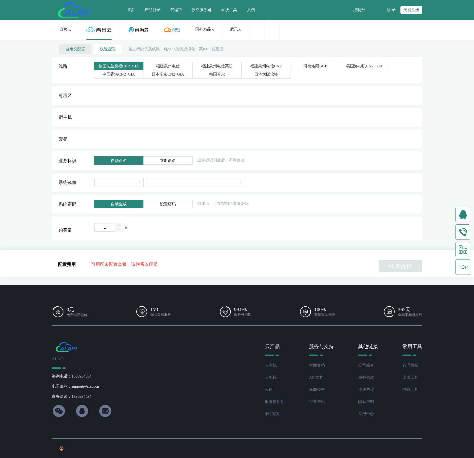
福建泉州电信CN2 (266, 66)
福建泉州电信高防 (217, 66)
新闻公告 (317, 389)
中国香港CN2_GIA (118, 74)
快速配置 (108, 49)
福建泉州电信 (168, 66)
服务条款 (366, 377)
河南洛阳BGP (315, 66)
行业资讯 (317, 401)
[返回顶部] (462, 267)
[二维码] (462, 249)
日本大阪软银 (266, 74)
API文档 (316, 377)
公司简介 (366, 365)
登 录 (391, 10)
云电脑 (271, 377)
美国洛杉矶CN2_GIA (364, 66)
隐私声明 (366, 401)
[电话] (462, 232)
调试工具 (410, 377)
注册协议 (366, 389)
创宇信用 (273, 414)
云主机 (271, 365)
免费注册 (411, 10)
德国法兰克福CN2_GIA (119, 66)
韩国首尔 (217, 74)
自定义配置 (75, 49)
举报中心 (366, 414)
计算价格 (400, 266)
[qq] (462, 214)
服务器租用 (275, 401)
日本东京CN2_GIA (168, 74)
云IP (268, 389)
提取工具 (410, 389)
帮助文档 (317, 365)
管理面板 (410, 365)
